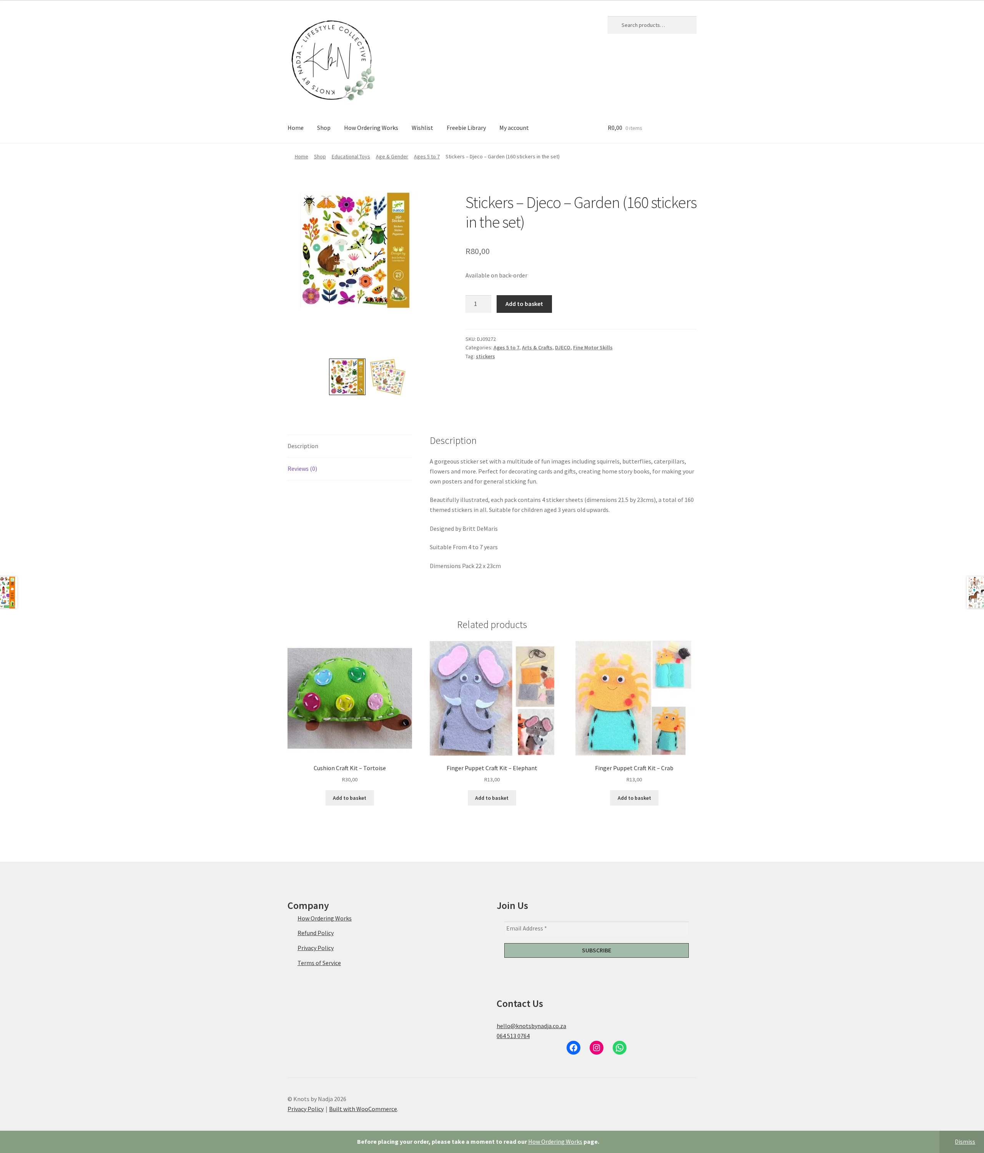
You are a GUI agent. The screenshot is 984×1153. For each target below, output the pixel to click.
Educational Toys (351, 156)
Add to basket (524, 303)
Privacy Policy (316, 948)
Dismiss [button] (965, 1141)
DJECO (562, 347)
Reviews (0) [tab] (302, 468)
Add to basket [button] (349, 797)
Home (296, 127)
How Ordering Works (555, 1141)
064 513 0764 (513, 1036)
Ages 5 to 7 (427, 156)
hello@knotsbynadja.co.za (531, 1026)
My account (514, 127)
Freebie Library (466, 127)
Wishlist (422, 127)
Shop (324, 127)
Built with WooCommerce (363, 1109)
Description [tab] (303, 446)
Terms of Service (319, 963)
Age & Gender (392, 156)
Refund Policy (316, 933)
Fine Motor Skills (593, 347)
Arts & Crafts (537, 347)
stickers (485, 356)
